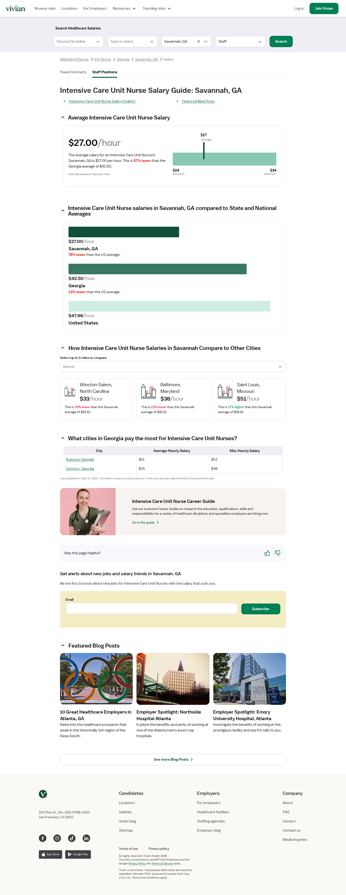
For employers (209, 803)
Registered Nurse (74, 59)
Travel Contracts (73, 72)
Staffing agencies (211, 821)
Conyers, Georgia (80, 468)
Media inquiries (295, 839)
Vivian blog (127, 821)
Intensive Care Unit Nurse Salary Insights (102, 101)
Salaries (125, 812)
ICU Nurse (102, 59)
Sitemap (126, 830)
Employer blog (209, 830)
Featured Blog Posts (198, 101)
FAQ (286, 812)
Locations (69, 8)
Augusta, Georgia (80, 459)
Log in (299, 8)
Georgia (123, 59)
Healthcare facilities (213, 812)
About (288, 803)
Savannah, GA (146, 59)
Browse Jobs (45, 8)
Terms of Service (162, 863)
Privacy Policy (137, 863)
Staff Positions (104, 72)
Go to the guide (143, 522)
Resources (121, 8)
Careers (289, 821)
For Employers (95, 8)
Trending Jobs (154, 8)
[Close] (241, 27)
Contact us (292, 830)
